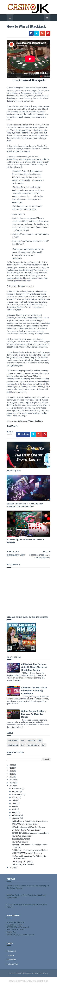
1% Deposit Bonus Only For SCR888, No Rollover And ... (29, 857)
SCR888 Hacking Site (15, 922)
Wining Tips (11, 932)
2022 (12, 768)
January (16, 818)
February (16, 815)
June (14, 803)
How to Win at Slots (20, 841)
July (14, 800)
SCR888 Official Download (18, 927)
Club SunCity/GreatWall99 (23, 864)
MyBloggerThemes (40, 981)
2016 (12, 785)
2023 (12, 765)
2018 (12, 779)
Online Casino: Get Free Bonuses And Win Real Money (33, 713)
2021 (12, 770)
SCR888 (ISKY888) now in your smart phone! (30, 833)
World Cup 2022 (14, 470)
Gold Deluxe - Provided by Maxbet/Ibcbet (30, 850)
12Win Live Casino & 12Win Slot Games (28, 827)
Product (31, 740)
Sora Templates (24, 981)
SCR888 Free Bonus (15, 924)
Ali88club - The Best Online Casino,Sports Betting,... (30, 845)
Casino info (13, 740)
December (17, 788)
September (17, 794)
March (15, 812)
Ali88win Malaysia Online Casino (20, 934)
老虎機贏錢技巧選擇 (21, 838)
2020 (12, 774)
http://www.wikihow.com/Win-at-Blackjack (25, 421)
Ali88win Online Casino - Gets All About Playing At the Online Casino (25, 505)
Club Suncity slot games (22, 861)
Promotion (13, 745)
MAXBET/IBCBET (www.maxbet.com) (27, 853)
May (14, 806)
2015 (12, 867)
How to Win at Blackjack (22, 836)
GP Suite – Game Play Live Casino (26, 830)
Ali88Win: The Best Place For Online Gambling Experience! (34, 690)
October (16, 791)
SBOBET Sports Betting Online (25, 824)
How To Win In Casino (16, 929)
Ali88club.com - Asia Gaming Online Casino (30, 821)
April (14, 809)
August (15, 797)
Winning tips (11, 434)
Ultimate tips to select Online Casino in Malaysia (25, 540)
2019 (12, 776)
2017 (12, 782)
